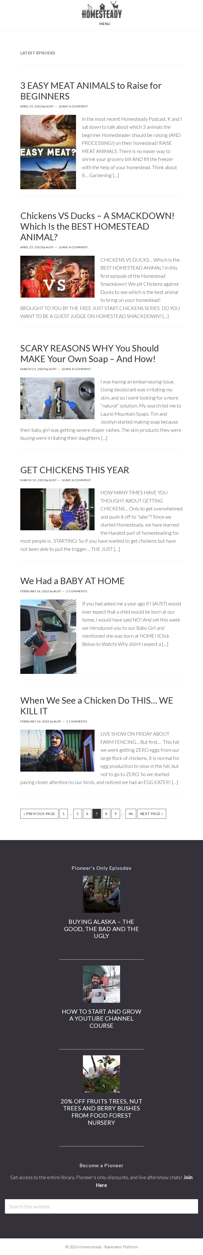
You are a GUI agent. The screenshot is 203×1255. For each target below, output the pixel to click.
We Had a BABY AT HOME (72, 580)
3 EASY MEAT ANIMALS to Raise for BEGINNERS (91, 90)
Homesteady (101, 9)
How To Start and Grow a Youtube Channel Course (101, 1018)
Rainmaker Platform (121, 1246)
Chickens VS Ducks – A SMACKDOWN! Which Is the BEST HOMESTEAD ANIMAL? (97, 226)
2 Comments (76, 591)
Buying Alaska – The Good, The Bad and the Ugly (101, 929)
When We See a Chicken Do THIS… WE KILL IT (96, 705)
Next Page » (150, 813)
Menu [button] (105, 24)
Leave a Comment (73, 106)
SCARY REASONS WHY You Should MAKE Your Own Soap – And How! (89, 353)
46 (129, 813)
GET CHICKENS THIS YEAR (74, 469)
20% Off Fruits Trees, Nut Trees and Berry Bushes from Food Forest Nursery (102, 1112)
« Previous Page (37, 815)
